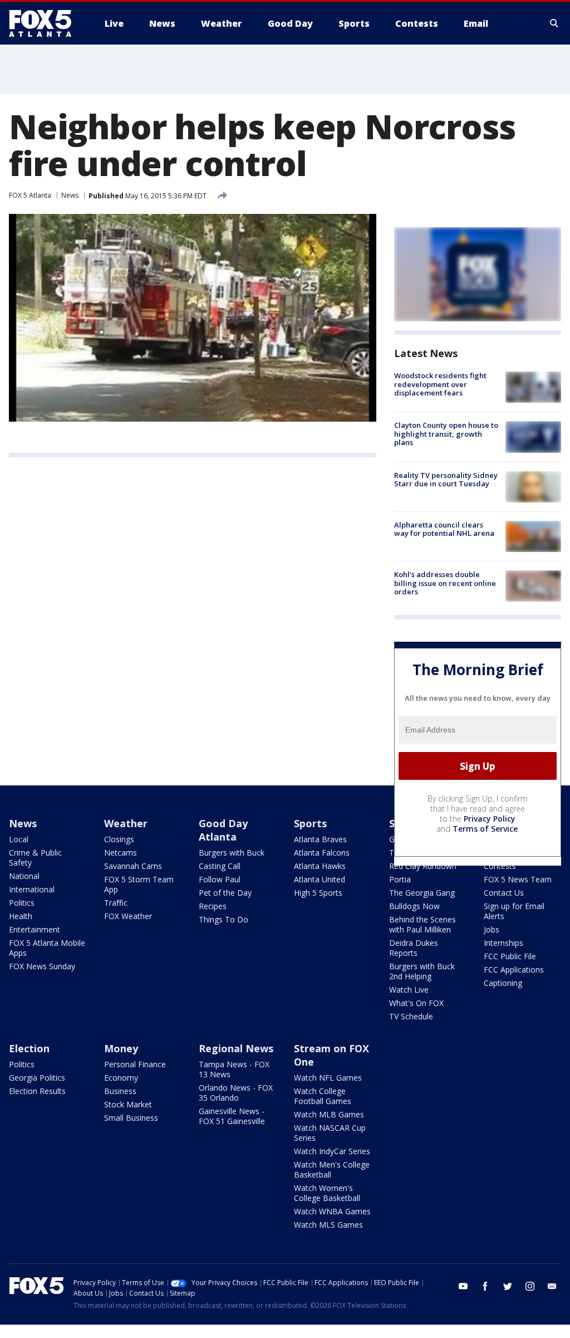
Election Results (37, 1091)
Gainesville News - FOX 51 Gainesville (232, 1116)
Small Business (131, 1117)
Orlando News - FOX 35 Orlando (236, 1092)
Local (18, 839)
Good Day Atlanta (223, 830)
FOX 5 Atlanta (30, 195)
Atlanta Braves (320, 839)
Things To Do (223, 919)
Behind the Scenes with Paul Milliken (422, 924)
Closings (119, 839)
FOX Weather (128, 916)
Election (29, 1048)
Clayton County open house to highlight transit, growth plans (446, 433)
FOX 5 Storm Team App (139, 884)
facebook (485, 1286)
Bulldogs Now (414, 906)
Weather (126, 823)
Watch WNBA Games (332, 1211)
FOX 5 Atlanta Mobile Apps (47, 947)
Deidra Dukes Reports (413, 947)
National (24, 876)
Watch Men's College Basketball (332, 1169)
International (32, 889)
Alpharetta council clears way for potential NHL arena (444, 529)
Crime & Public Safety (35, 857)
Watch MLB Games (329, 1114)
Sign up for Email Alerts (514, 911)
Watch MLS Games (328, 1224)
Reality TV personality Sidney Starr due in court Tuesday (446, 479)
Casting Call (219, 866)
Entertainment (34, 929)
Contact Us (504, 892)
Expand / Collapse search (554, 23)
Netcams (120, 852)
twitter (508, 1286)
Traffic (115, 902)
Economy (121, 1077)
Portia (400, 879)
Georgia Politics (37, 1077)
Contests (500, 866)
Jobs (491, 929)
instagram (530, 1286)
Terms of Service (485, 828)
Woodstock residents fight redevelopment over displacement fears (440, 384)
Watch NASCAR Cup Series (330, 1132)
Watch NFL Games (328, 1077)
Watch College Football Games (322, 1096)
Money (121, 1048)
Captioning (503, 983)
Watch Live (409, 989)
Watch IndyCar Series (332, 1151)
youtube (463, 1286)
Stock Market (128, 1104)
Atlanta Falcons (322, 852)
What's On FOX (416, 1003)
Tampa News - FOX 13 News (234, 1069)
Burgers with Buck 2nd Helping (422, 971)
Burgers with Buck (231, 852)
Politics (22, 902)
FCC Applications (514, 969)
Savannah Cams (133, 866)
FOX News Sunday (42, 966)
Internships (503, 942)
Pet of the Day (225, 892)
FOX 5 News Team (518, 879)
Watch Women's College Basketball (327, 1193)
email (552, 1286)
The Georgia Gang (422, 892)
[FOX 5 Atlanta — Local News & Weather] (45, 23)
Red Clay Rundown (422, 866)
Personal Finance (135, 1064)
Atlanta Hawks (320, 866)
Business (120, 1091)
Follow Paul (219, 879)
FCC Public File (510, 956)
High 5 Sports (318, 892)
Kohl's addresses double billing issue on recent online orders (445, 583)
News (69, 195)
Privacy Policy (489, 818)
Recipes (213, 906)
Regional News (236, 1048)
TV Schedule (411, 1016)
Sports (310, 823)
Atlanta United (319, 879)
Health (20, 916)
